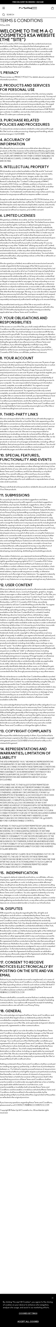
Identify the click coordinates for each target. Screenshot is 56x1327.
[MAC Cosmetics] (28, 8)
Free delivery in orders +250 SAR (28, 2)
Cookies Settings (28, 1313)
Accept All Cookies (28, 1322)
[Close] (52, 1298)
